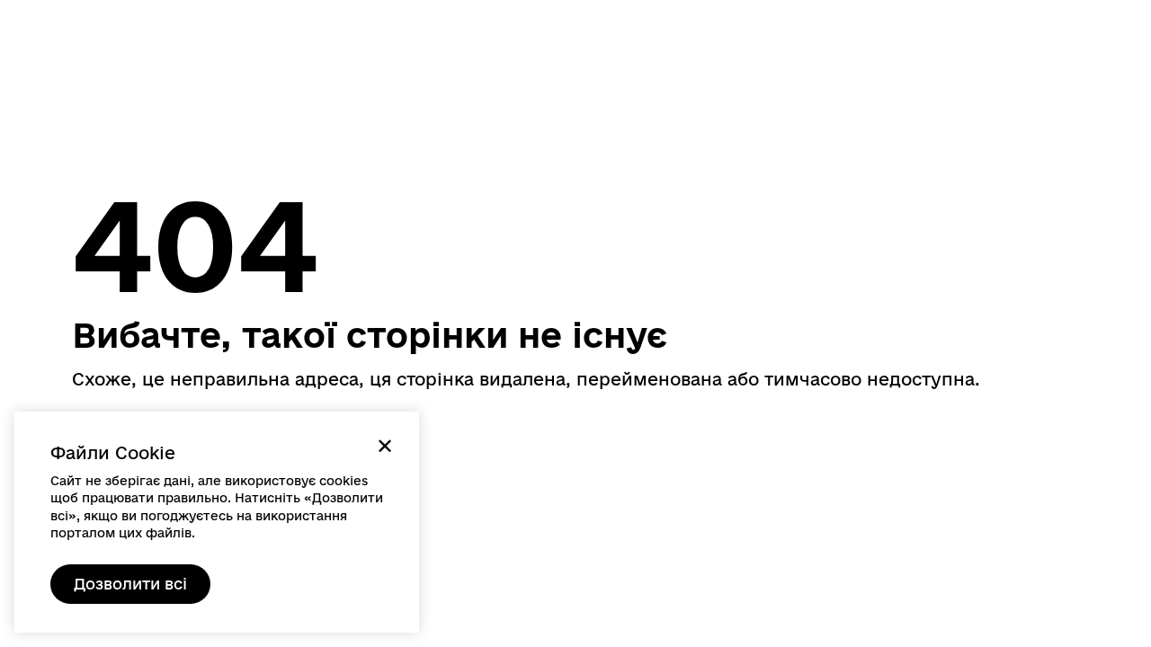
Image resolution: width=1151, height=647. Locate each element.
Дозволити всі (130, 583)
